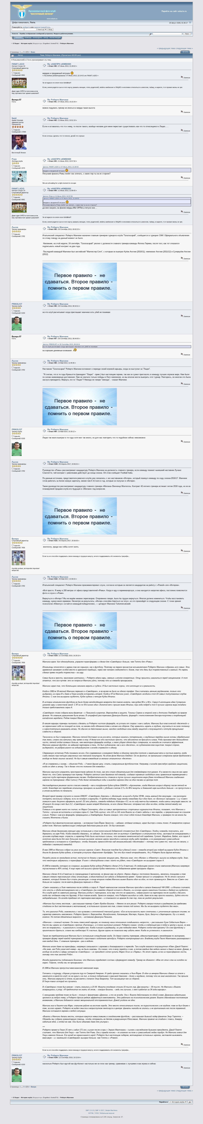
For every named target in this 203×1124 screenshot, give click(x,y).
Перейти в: (163, 1102)
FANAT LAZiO (18, 64)
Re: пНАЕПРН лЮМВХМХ (59, 64)
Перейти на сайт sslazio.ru (174, 11)
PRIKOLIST (17, 304)
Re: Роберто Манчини (57, 100)
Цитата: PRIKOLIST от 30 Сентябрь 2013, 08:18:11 (61, 344)
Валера (15, 539)
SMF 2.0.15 (90, 1110)
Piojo (14, 159)
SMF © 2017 (99, 1110)
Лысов (15, 227)
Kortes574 (54, 43)
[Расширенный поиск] (150, 34)
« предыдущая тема (166, 48)
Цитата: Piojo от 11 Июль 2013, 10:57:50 (58, 196)
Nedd (14, 118)
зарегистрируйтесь (42, 27)
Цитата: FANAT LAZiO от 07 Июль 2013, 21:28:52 (61, 167)
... (22, 52)
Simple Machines (111, 1110)
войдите (26, 27)
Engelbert (46, 43)
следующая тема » (184, 48)
